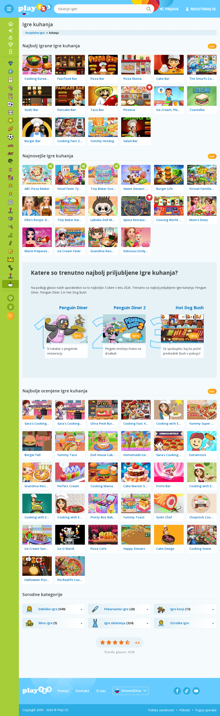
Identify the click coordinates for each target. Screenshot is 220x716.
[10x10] (10, 112)
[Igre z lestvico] (10, 298)
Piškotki (184, 710)
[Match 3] (10, 63)
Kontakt (82, 690)
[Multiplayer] (10, 276)
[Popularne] (10, 38)
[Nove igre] (10, 31)
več (212, 46)
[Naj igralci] (10, 44)
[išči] (148, 8)
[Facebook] (177, 690)
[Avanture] (10, 251)
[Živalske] (10, 268)
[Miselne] (10, 170)
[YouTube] (196, 690)
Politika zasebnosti (161, 710)
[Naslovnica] (10, 24)
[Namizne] (10, 219)
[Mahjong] (10, 80)
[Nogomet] (10, 137)
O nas (101, 690)
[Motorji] (10, 153)
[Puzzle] (10, 72)
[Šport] (10, 129)
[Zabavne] (10, 121)
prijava (172, 9)
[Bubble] (10, 88)
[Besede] (10, 202)
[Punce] (10, 186)
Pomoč (63, 690)
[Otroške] (10, 194)
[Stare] (10, 235)
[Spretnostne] (10, 243)
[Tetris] (10, 178)
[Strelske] (10, 227)
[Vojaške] (10, 161)
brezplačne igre (35, 33)
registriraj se (203, 9)
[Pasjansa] (10, 104)
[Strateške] (10, 259)
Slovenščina (131, 690)
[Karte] (10, 96)
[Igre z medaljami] (10, 306)
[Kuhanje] (10, 284)
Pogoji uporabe (206, 710)
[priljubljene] (10, 315)
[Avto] (10, 145)
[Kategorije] (10, 51)
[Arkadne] (10, 210)
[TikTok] (186, 690)
